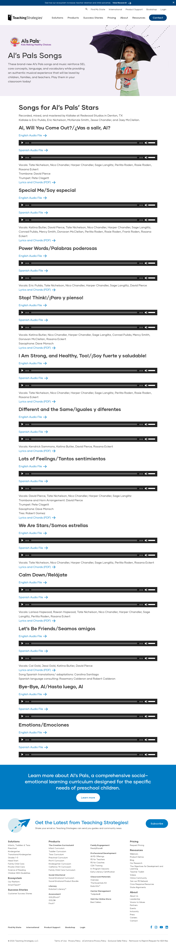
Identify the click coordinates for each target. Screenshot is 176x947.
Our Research (136, 863)
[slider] (152, 142)
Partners (134, 905)
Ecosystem (15, 877)
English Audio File (30, 135)
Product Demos (137, 857)
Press (132, 914)
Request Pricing (137, 845)
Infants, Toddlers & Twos (19, 845)
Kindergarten (14, 851)
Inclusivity (134, 911)
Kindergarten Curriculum (60, 864)
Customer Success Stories (20, 893)
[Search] (81, 9)
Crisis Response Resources (142, 884)
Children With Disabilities (19, 873)
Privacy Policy (74, 941)
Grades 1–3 (13, 857)
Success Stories (93, 17)
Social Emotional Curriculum (61, 878)
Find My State (98, 9)
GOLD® (52, 900)
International (115, 9)
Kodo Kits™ (95, 886)
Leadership (135, 899)
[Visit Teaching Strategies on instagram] (156, 927)
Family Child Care (16, 864)
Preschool (12, 848)
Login (163, 9)
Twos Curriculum (56, 854)
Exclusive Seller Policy (117, 941)
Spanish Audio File (31, 150)
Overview (94, 880)
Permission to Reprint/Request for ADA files (148, 941)
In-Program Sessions (99, 869)
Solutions (57, 17)
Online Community (138, 878)
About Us (134, 896)
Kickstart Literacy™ (57, 889)
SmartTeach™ (14, 885)
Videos (133, 875)
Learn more (88, 797)
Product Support (134, 9)
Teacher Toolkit (137, 872)
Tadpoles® (95, 894)
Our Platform (14, 882)
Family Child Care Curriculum (62, 870)
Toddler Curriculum (57, 851)
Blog (132, 860)
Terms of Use (60, 941)
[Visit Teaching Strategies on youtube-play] (161, 927)
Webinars (134, 854)
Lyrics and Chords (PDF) (35, 182)
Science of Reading (17, 870)
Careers (133, 917)
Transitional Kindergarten (19, 854)
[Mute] (146, 142)
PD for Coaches (97, 862)
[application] (88, 143)
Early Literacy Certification (102, 872)
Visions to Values (137, 902)
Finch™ (52, 903)
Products (73, 17)
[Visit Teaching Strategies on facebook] (151, 927)
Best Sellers (95, 902)
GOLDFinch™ (54, 897)
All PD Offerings (97, 856)
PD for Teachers (97, 859)
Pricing (112, 17)
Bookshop (151, 9)
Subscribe (157, 823)
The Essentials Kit (98, 883)
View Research (120, 3)
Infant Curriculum (56, 848)
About (124, 17)
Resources (138, 17)
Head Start (13, 861)
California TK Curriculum (60, 867)
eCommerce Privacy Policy (94, 941)
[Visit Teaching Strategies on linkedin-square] (166, 927)
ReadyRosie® (96, 848)
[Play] (22, 142)
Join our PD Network (139, 881)
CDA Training (96, 865)
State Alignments (138, 887)
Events (133, 908)
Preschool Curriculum (58, 857)
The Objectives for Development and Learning (146, 867)
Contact (158, 17)
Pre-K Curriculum (56, 861)
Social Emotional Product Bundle (63, 881)
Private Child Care (16, 867)
